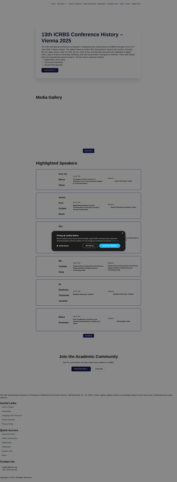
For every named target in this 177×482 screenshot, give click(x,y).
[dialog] (88, 241)
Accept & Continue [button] (110, 246)
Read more (115, 241)
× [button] (122, 233)
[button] (63, 246)
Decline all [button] (90, 246)
